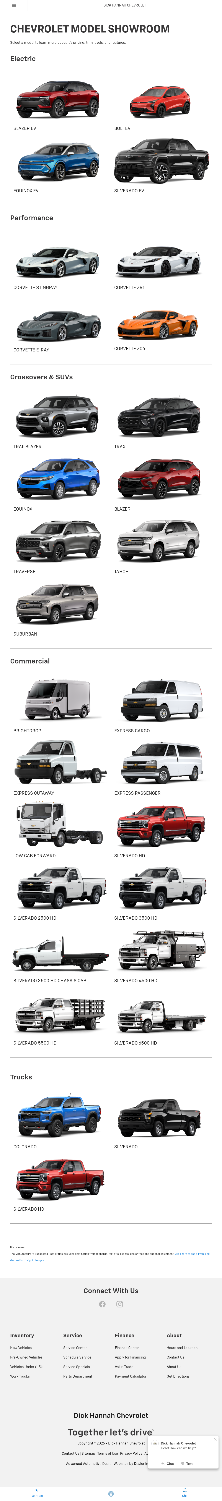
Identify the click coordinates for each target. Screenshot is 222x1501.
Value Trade (124, 1367)
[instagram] (119, 1304)
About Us (174, 1367)
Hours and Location (182, 1348)
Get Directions (178, 1376)
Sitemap (88, 1454)
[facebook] (102, 1304)
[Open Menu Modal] (14, 5)
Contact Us (175, 1357)
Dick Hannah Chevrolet (126, 1443)
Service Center (75, 1348)
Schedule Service (77, 1357)
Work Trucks (20, 1376)
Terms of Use (107, 1454)
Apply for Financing (130, 1357)
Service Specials (76, 1367)
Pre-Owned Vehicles (26, 1357)
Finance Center (127, 1348)
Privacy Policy (131, 1454)
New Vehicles (21, 1348)
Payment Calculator (130, 1376)
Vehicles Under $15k (26, 1367)
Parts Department (77, 1376)
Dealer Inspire (145, 1464)
